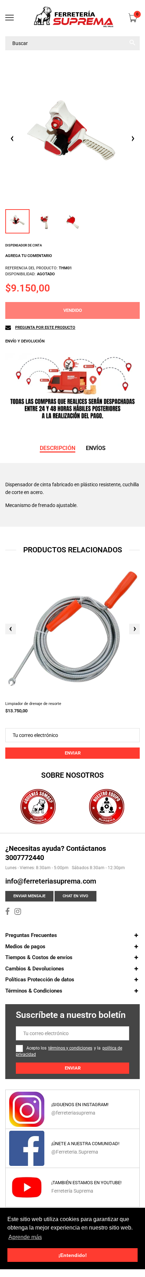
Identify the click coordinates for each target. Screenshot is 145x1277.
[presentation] (10, 629)
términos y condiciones (70, 1048)
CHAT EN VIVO (75, 896)
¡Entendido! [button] (72, 1255)
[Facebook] (7, 912)
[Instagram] (17, 912)
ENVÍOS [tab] (96, 448)
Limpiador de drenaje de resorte (33, 703)
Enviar (73, 753)
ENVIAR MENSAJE (29, 896)
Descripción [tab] (57, 448)
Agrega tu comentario (28, 256)
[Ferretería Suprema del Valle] (72, 18)
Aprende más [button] (25, 1237)
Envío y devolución (25, 341)
